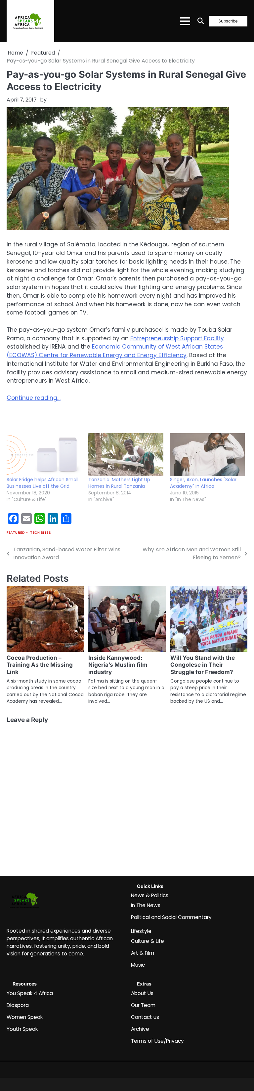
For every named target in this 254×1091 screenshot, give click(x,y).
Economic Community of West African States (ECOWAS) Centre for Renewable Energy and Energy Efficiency (115, 351)
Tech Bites (40, 532)
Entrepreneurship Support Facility (177, 338)
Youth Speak (22, 1029)
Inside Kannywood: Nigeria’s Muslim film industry (118, 665)
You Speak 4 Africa (30, 993)
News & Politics (149, 895)
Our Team (143, 1005)
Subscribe (228, 21)
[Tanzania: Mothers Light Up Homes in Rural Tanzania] (125, 454)
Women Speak (25, 1017)
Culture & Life (147, 941)
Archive (140, 1029)
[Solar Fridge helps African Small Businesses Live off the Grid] (44, 454)
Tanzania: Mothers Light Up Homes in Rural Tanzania (119, 482)
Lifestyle (141, 931)
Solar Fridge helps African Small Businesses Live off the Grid (42, 482)
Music (138, 964)
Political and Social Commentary (171, 917)
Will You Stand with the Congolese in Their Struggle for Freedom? (202, 665)
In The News (145, 905)
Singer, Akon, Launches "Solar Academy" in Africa (203, 482)
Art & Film (142, 952)
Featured (16, 532)
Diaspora (18, 1005)
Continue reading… (34, 398)
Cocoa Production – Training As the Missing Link (40, 665)
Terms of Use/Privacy (157, 1040)
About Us (142, 993)
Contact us (145, 1017)
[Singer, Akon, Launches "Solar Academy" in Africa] (207, 454)
